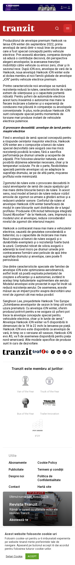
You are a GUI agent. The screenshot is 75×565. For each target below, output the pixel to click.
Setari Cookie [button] (14, 556)
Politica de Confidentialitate (49, 478)
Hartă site (44, 487)
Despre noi (16, 476)
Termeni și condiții (50, 469)
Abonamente (18, 462)
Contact (14, 487)
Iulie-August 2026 (37, 496)
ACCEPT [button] (32, 556)
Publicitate (16, 469)
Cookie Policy (47, 462)
